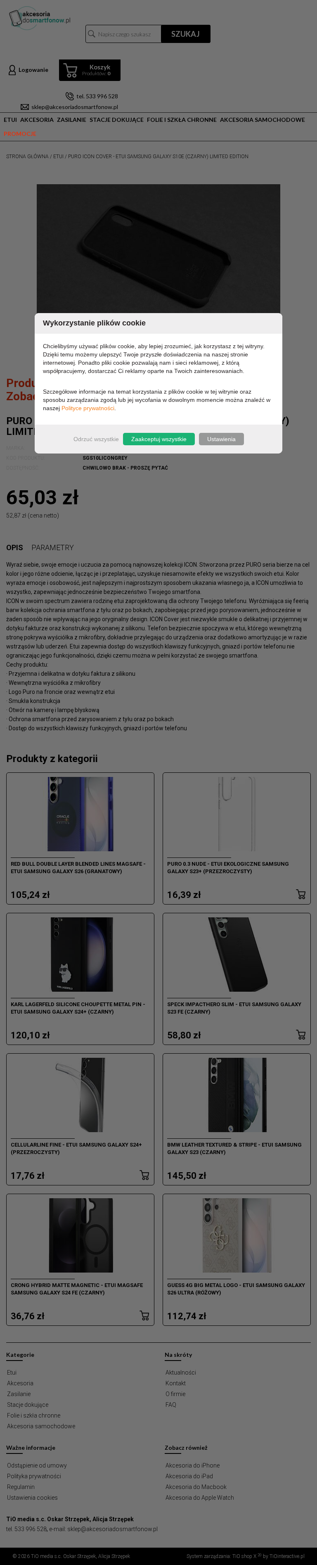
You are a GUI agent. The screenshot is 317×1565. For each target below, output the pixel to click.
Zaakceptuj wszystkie (159, 439)
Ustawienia (221, 439)
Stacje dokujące (117, 119)
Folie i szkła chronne (182, 119)
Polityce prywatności (88, 408)
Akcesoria (37, 119)
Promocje (20, 133)
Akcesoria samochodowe (262, 119)
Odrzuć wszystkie (96, 439)
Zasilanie (71, 119)
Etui (10, 119)
